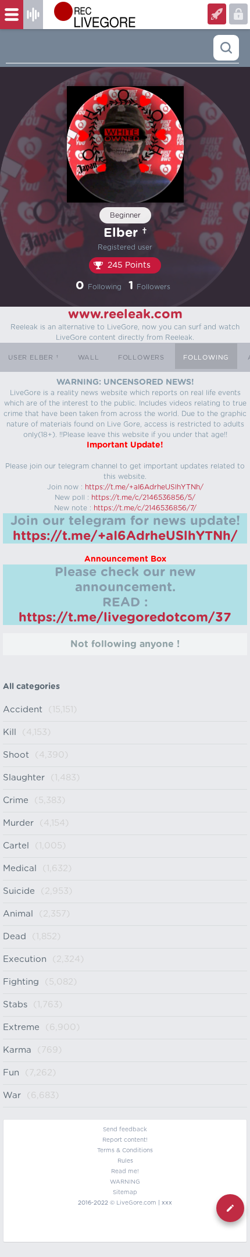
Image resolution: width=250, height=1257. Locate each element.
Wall (88, 357)
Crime (15, 800)
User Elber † (33, 357)
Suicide (19, 891)
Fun (11, 1072)
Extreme (21, 1027)
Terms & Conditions (125, 1150)
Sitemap (125, 1192)
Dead (14, 936)
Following (206, 357)
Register (238, 13)
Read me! (125, 1171)
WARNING (125, 1182)
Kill (9, 732)
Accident (22, 709)
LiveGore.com (136, 1203)
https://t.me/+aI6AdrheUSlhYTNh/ (144, 487)
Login (217, 13)
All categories (31, 687)
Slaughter (24, 777)
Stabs (15, 1004)
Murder (18, 823)
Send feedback (125, 1129)
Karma (17, 1050)
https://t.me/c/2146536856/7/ (145, 508)
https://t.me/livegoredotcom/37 (125, 617)
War (12, 1095)
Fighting (21, 982)
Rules (125, 1161)
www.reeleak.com (125, 314)
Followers (141, 357)
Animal (18, 914)
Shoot (16, 755)
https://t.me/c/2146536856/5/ (143, 497)
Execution (25, 959)
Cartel (16, 845)
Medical (20, 868)
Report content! (125, 1140)
